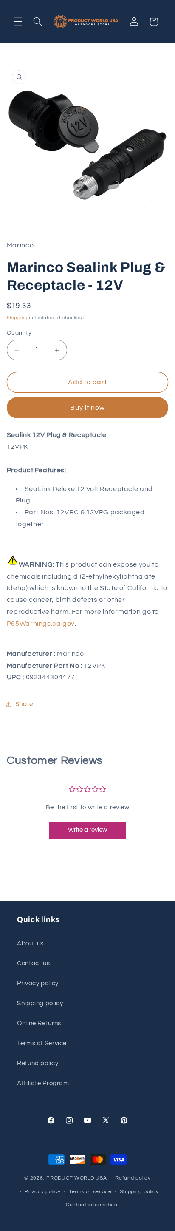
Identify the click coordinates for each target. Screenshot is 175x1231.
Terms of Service (42, 1043)
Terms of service (90, 1191)
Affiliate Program (43, 1083)
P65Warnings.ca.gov (41, 623)
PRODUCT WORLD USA (76, 1178)
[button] (18, 21)
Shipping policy (40, 1003)
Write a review (87, 830)
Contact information (92, 1205)
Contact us (33, 963)
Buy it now (87, 407)
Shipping (17, 317)
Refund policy (37, 1063)
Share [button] (24, 704)
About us (30, 943)
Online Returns (39, 1023)
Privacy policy (38, 983)
